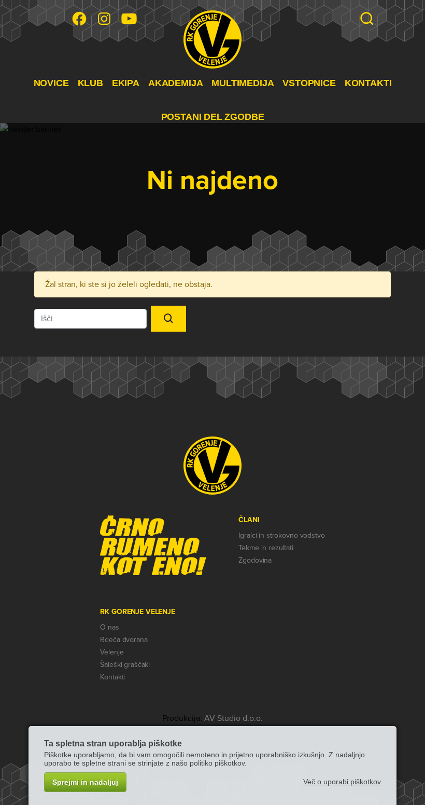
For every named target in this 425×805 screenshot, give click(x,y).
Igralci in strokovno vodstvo (281, 535)
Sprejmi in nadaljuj (85, 782)
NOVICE (51, 83)
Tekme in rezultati (265, 547)
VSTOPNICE (308, 83)
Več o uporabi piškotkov (342, 781)
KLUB (90, 83)
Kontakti (112, 677)
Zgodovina (255, 560)
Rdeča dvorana (123, 639)
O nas (109, 627)
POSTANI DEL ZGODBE (212, 117)
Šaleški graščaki (125, 664)
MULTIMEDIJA (242, 83)
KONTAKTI (368, 83)
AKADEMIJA (175, 83)
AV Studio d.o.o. (233, 718)
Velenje (111, 652)
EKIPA (125, 83)
